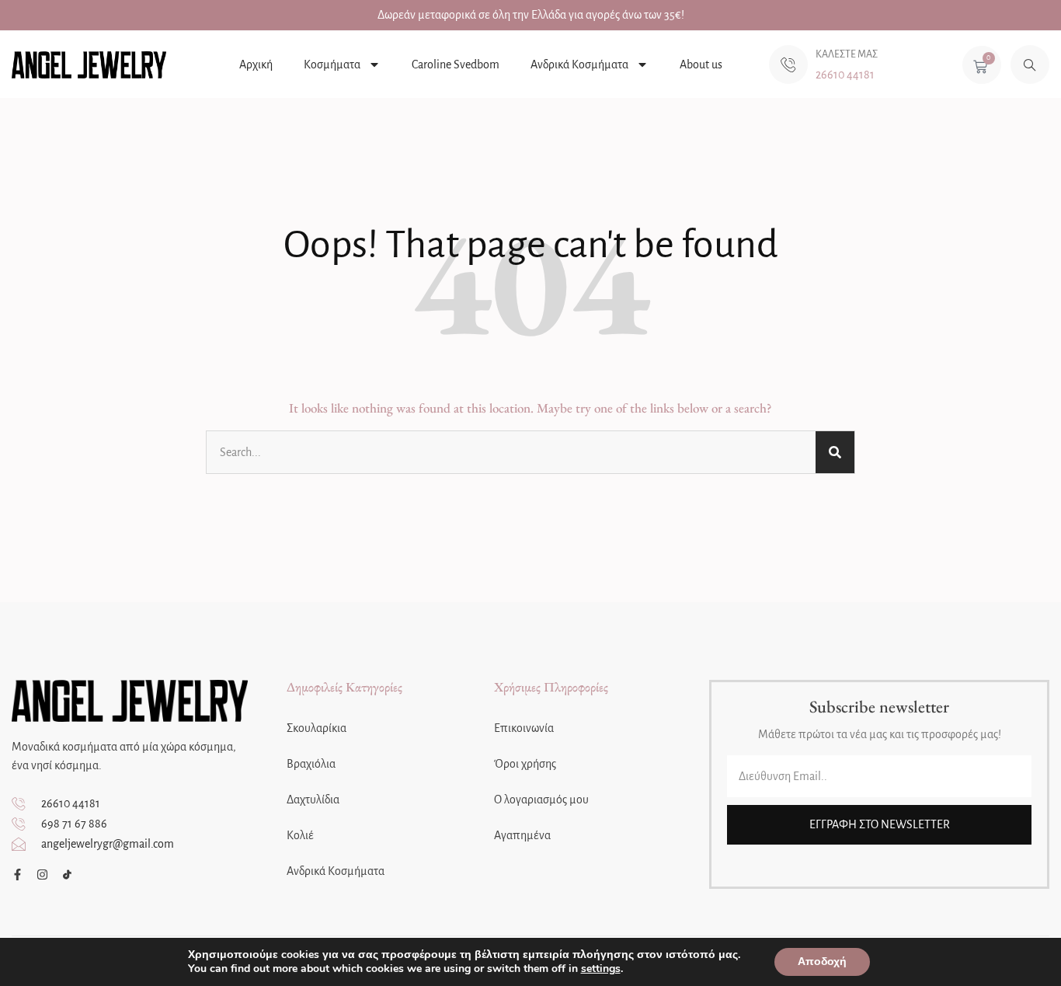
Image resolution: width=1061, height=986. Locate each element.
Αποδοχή (822, 961)
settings (601, 969)
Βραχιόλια (311, 764)
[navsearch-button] (1030, 64)
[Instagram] (42, 874)
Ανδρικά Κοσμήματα (579, 64)
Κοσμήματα (332, 64)
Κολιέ (300, 835)
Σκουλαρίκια (316, 728)
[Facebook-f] (17, 874)
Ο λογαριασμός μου (541, 799)
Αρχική (256, 64)
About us (701, 64)
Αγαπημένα (522, 835)
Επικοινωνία (524, 728)
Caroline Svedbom (455, 64)
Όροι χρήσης (525, 764)
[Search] (835, 452)
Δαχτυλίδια (313, 799)
